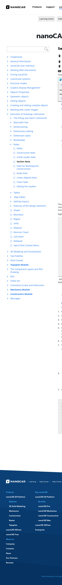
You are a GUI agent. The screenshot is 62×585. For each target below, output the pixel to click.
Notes (16, 144)
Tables (17, 192)
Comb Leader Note (26, 157)
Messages (15, 298)
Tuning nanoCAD (18, 74)
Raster (12, 520)
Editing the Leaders (26, 186)
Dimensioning (21, 126)
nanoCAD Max (44, 520)
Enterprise (40, 529)
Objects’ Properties (19, 92)
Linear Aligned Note (27, 177)
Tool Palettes (16, 256)
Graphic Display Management (25, 87)
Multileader (19, 140)
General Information (20, 61)
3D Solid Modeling (17, 506)
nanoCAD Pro (44, 506)
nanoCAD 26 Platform (15, 497)
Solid (16, 223)
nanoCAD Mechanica (47, 511)
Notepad (18, 241)
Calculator (19, 236)
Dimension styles (22, 135)
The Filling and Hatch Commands (30, 118)
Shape (17, 210)
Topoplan (13, 525)
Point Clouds (16, 260)
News (8, 553)
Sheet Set (15, 280)
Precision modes (18, 83)
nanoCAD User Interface (22, 65)
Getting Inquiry (21, 201)
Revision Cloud (21, 232)
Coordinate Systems (20, 78)
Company (10, 544)
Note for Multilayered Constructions (27, 167)
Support (50, 6)
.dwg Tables (19, 197)
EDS (12, 276)
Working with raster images (24, 109)
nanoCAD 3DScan (13, 529)
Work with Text (21, 122)
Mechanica (14, 511)
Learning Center (46, 18)
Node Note (22, 173)
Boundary (18, 214)
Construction (15, 515)
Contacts (10, 548)
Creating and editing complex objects (29, 105)
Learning (32, 481)
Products (37, 6)
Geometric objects (19, 96)
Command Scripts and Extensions (27, 285)
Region (17, 219)
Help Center (44, 481)
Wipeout (18, 227)
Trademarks (16, 56)
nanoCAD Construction (48, 515)
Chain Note (22, 182)
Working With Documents (23, 70)
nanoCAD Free (12, 534)
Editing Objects (18, 100)
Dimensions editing (23, 131)
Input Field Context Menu (26, 245)
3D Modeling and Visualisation (25, 251)
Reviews (9, 562)
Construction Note (26, 152)
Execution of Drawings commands (27, 114)
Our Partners (12, 558)
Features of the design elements (30, 205)
